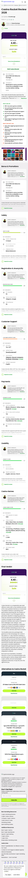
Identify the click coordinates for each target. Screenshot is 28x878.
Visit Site (14, 691)
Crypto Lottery (5, 836)
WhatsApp (15, 359)
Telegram (8, 357)
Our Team (4, 848)
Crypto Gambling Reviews (8, 814)
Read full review (8, 208)
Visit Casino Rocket (13, 69)
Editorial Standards (6, 852)
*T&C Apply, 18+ (9, 79)
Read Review (14, 693)
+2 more (14, 409)
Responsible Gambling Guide (9, 840)
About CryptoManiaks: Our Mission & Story (12, 846)
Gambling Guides (6, 822)
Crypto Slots (4, 838)
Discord (14, 357)
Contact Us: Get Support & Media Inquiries (12, 850)
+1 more (21, 359)
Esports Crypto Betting (7, 834)
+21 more (8, 532)
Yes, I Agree (8, 874)
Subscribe (14, 800)
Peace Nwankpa (16, 23)
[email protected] (11, 352)
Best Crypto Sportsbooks (8, 832)
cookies (6, 871)
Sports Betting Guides (7, 824)
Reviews (16, 5)
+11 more (15, 544)
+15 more (19, 421)
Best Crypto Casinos (6, 830)
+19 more (20, 524)
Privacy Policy (4, 805)
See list (7, 90)
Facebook (8, 359)
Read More (24, 98)
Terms (21, 803)
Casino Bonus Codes (6, 820)
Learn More (16, 874)
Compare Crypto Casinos (8, 818)
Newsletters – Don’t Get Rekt (9, 857)
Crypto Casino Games (7, 816)
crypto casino (5, 556)
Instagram (20, 357)
